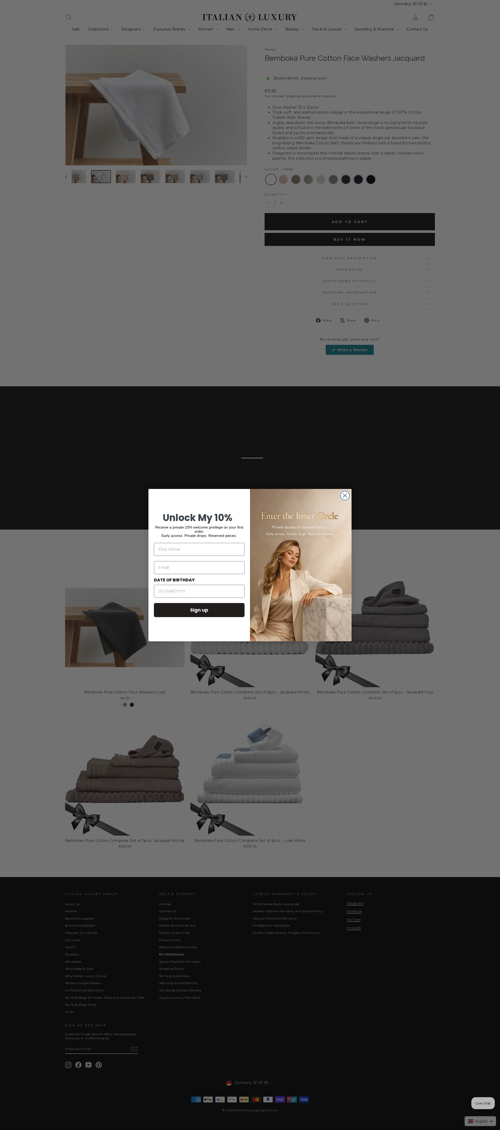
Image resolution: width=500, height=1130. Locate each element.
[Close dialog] (344, 495)
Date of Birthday (174, 580)
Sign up (199, 610)
